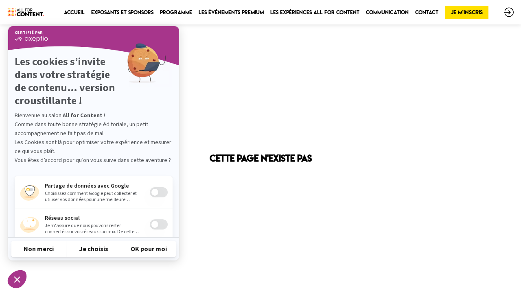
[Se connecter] (509, 12)
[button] (466, 12)
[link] (74, 12)
